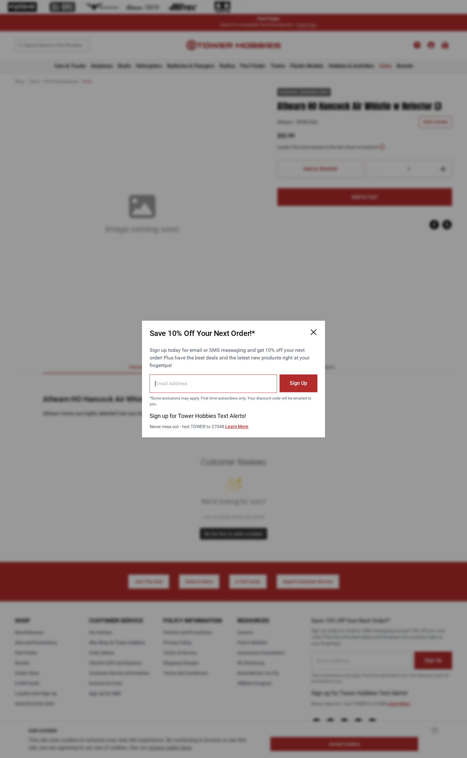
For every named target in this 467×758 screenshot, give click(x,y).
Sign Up (298, 383)
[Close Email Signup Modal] (313, 332)
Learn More (236, 426)
